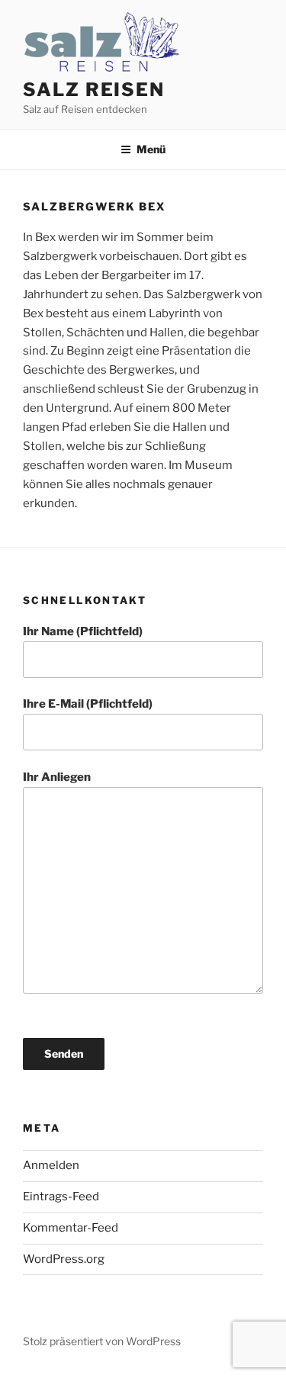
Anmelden (51, 1165)
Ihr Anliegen (57, 777)
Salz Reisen (94, 90)
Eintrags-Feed (61, 1196)
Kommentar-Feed (70, 1228)
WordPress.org (63, 1259)
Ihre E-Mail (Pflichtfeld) (88, 704)
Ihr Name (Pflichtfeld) (83, 631)
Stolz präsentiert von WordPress (102, 1341)
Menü (151, 149)
